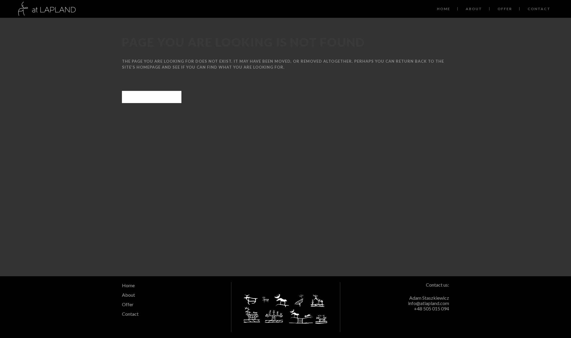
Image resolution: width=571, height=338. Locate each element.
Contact (130, 314)
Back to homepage (151, 97)
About (128, 295)
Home (128, 285)
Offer (128, 304)
